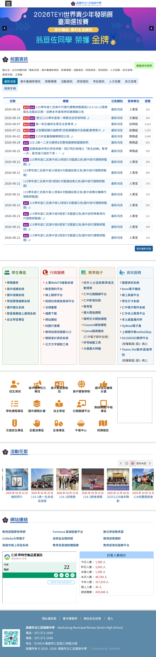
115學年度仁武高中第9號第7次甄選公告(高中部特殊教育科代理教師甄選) (64, 215)
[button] (4, 28)
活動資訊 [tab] (67, 81)
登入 (110, 618)
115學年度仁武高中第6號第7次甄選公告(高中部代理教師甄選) (64, 226)
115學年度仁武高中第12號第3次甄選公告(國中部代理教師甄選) (65, 205)
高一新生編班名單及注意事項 (48, 124)
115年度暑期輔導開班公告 (47, 136)
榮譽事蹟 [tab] (51, 81)
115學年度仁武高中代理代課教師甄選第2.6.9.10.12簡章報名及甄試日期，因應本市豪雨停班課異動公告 (65, 109)
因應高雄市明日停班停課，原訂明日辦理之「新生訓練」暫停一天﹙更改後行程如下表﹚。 (65, 150)
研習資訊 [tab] (83, 81)
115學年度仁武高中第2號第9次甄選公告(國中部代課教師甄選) (64, 237)
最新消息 (117, 109)
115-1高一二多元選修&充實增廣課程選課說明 (56, 142)
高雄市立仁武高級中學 (72, 648)
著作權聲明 (70, 618)
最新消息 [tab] (10, 81)
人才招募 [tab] (115, 81)
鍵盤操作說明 (144, 65)
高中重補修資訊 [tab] (30, 81)
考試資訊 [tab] (99, 81)
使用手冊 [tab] (10, 88)
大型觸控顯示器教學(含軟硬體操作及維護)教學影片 (62, 130)
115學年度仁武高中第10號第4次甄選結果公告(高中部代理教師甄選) (64, 172)
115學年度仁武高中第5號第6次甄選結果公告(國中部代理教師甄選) (64, 183)
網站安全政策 (92, 618)
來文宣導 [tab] (130, 81)
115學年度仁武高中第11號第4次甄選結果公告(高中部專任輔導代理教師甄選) (64, 194)
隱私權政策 (49, 618)
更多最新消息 (143, 248)
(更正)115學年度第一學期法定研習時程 (55, 118)
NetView (114, 648)
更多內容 (141, 463)
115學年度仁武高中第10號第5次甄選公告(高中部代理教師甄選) (65, 161)
